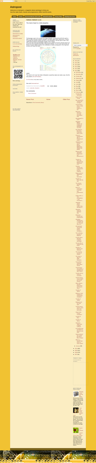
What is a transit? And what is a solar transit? (79, 341)
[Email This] (50, 86)
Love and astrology (17, 43)
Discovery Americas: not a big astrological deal (79, 114)
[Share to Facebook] (55, 86)
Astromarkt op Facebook (16, 36)
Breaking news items (70, 16)
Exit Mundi (28, 79)
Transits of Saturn (78, 291)
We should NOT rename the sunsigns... (79, 101)
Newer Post (30, 99)
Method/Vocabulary (47, 16)
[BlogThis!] (52, 86)
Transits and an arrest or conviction (79, 274)
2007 (76, 354)
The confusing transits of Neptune (79, 234)
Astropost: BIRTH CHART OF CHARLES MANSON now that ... (79, 124)
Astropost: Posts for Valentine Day (78, 211)
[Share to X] (53, 86)
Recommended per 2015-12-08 (32, 16)
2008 (76, 352)
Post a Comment (32, 93)
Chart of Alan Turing (79, 98)
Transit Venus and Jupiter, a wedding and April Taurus (79, 269)
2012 (76, 68)
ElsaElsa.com (16, 54)
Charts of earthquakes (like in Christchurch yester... (79, 138)
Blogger (63, 451)
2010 (76, 348)
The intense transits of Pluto (78, 184)
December (78, 72)
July (77, 82)
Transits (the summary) (79, 94)
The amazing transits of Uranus (79, 253)
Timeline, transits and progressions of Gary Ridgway (79, 169)
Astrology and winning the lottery (81, 394)
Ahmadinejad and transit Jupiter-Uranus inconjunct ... (79, 229)
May (77, 86)
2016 (76, 60)
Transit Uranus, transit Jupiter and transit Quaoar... (79, 279)
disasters (37, 88)
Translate (78, 48)
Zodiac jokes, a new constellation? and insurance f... (79, 198)
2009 (76, 350)
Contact (20, 16)
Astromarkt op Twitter (18, 33)
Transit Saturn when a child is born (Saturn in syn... (79, 107)
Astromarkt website (17, 38)
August (78, 80)
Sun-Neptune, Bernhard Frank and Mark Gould (79, 131)
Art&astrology (16, 46)
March (77, 90)
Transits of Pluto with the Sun (79, 180)
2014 (76, 64)
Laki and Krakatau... (37, 76)
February (78, 92)
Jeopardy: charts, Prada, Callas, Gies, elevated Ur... (79, 205)
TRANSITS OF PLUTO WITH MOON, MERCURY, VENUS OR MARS (79, 146)
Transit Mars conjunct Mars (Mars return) (79, 263)
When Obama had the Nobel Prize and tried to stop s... (79, 286)
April (77, 88)
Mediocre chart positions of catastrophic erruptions (79, 295)
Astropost (16, 6)
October (78, 76)
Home (14, 16)
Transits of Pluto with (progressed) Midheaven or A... (79, 162)
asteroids (32, 88)
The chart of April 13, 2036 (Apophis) (78, 258)
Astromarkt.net (35, 83)
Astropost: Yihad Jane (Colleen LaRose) (79, 324)
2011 (76, 70)
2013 (76, 66)
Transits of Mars (78, 317)
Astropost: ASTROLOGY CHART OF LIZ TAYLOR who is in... (79, 222)
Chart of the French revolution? (79, 313)
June (77, 84)
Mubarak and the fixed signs (79, 303)
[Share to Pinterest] (56, 86)
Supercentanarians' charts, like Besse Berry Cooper (79, 336)
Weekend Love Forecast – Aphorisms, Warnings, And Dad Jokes (17, 58)
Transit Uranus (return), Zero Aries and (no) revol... (79, 308)
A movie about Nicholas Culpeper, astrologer (79, 239)
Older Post (66, 99)
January (78, 346)
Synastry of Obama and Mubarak (79, 249)
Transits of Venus (78, 320)
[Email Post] (48, 86)
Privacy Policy (58, 16)
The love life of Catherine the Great (79, 244)
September (79, 78)
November (78, 74)
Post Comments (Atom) (38, 102)
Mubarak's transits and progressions (79, 216)
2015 (76, 62)
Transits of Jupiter (78, 299)
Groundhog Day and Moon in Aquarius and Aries (79, 330)
